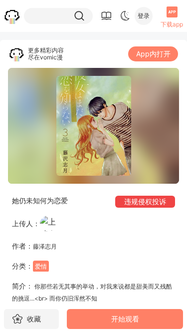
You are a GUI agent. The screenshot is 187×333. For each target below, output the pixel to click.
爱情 (41, 266)
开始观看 (125, 319)
